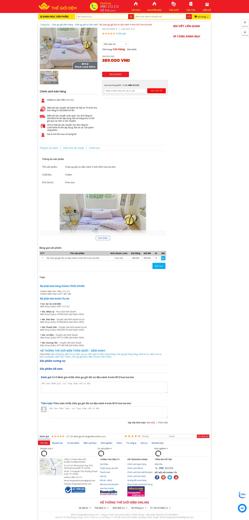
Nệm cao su (155, 354)
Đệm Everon (94, 356)
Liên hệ (103, 476)
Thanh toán (94, 148)
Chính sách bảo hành (136, 476)
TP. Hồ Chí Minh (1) (159, 507)
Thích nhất (163, 422)
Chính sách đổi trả (135, 468)
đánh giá (121, 33)
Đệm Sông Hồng (107, 354)
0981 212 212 (165, 468)
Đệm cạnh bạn (90, 443)
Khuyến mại (57, 443)
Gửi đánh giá (203, 436)
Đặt (163, 258)
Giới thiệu (104, 464)
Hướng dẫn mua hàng (136, 480)
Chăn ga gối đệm (79, 356)
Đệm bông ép (57, 354)
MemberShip (158, 443)
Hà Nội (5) (83, 507)
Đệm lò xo (70, 354)
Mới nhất (151, 422)
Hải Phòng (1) (137, 507)
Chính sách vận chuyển (73, 148)
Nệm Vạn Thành (62, 356)
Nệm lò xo (144, 354)
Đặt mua (159, 266)
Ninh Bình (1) (119, 507)
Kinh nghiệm (106, 443)
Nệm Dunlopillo (46, 356)
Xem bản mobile (107, 488)
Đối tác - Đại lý (106, 480)
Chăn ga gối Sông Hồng (127, 354)
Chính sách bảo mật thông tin (139, 472)
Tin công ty (131, 443)
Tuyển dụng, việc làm (109, 468)
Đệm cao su (81, 354)
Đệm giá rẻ (93, 354)
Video (119, 443)
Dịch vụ (144, 443)
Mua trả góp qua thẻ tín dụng (139, 484)
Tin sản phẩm (73, 443)
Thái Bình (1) (100, 507)
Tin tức (44, 442)
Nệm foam (106, 356)
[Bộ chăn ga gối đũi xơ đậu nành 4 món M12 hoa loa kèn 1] (68, 48)
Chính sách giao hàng (136, 464)
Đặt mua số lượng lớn (109, 484)
